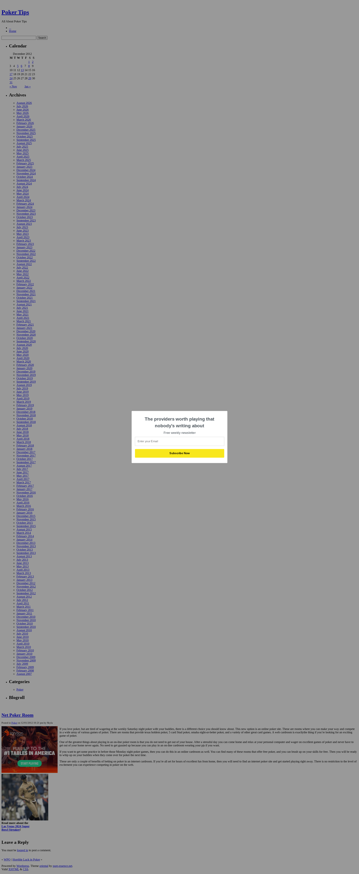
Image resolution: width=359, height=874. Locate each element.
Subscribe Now (179, 453)
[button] (179, 422)
